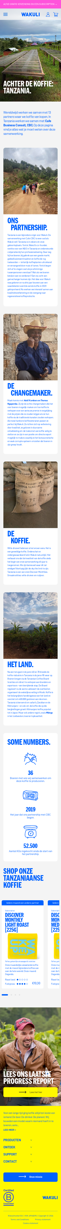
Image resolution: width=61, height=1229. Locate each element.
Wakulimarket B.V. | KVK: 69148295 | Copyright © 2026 (30, 1216)
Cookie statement (30, 1223)
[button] (5, 14)
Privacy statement (42, 1219)
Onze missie (35, 1177)
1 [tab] (4, 995)
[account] (48, 14)
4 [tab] (19, 995)
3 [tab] (15, 995)
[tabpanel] (23, 944)
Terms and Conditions (20, 1219)
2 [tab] (11, 995)
